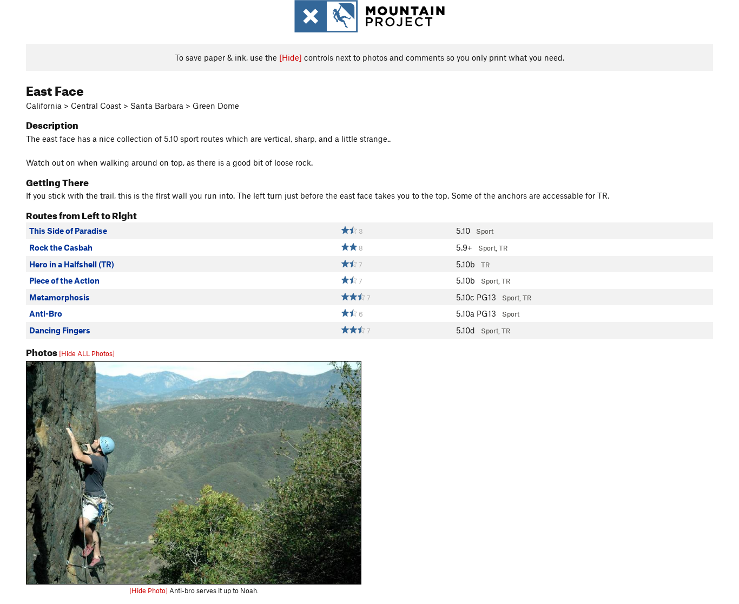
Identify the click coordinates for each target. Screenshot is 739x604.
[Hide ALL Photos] (87, 353)
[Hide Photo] (148, 590)
